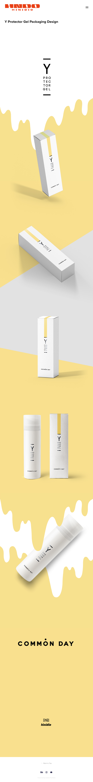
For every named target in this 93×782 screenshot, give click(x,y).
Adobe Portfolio (50, 778)
